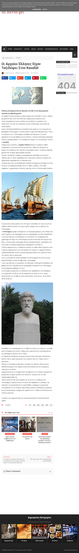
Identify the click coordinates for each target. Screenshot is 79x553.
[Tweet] (12, 78)
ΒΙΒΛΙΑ (33, 49)
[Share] (5, 78)
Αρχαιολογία (8, 541)
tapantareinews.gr (71, 550)
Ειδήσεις (70, 541)
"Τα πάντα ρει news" (21, 550)
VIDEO (71, 49)
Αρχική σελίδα (9, 58)
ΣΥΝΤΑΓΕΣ (40, 49)
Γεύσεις (55, 541)
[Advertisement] (39, 31)
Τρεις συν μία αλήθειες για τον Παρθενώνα (9, 438)
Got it (45, 9)
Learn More (36, 9)
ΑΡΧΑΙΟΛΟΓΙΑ (18, 49)
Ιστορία (24, 541)
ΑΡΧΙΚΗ (10, 49)
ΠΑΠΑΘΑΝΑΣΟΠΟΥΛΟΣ (51, 49)
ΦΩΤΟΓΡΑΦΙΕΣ (64, 49)
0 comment (35, 73)
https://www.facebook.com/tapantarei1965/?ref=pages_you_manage (72, 67)
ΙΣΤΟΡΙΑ (26, 49)
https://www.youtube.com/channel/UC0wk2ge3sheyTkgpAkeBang (61, 67)
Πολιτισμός (39, 541)
